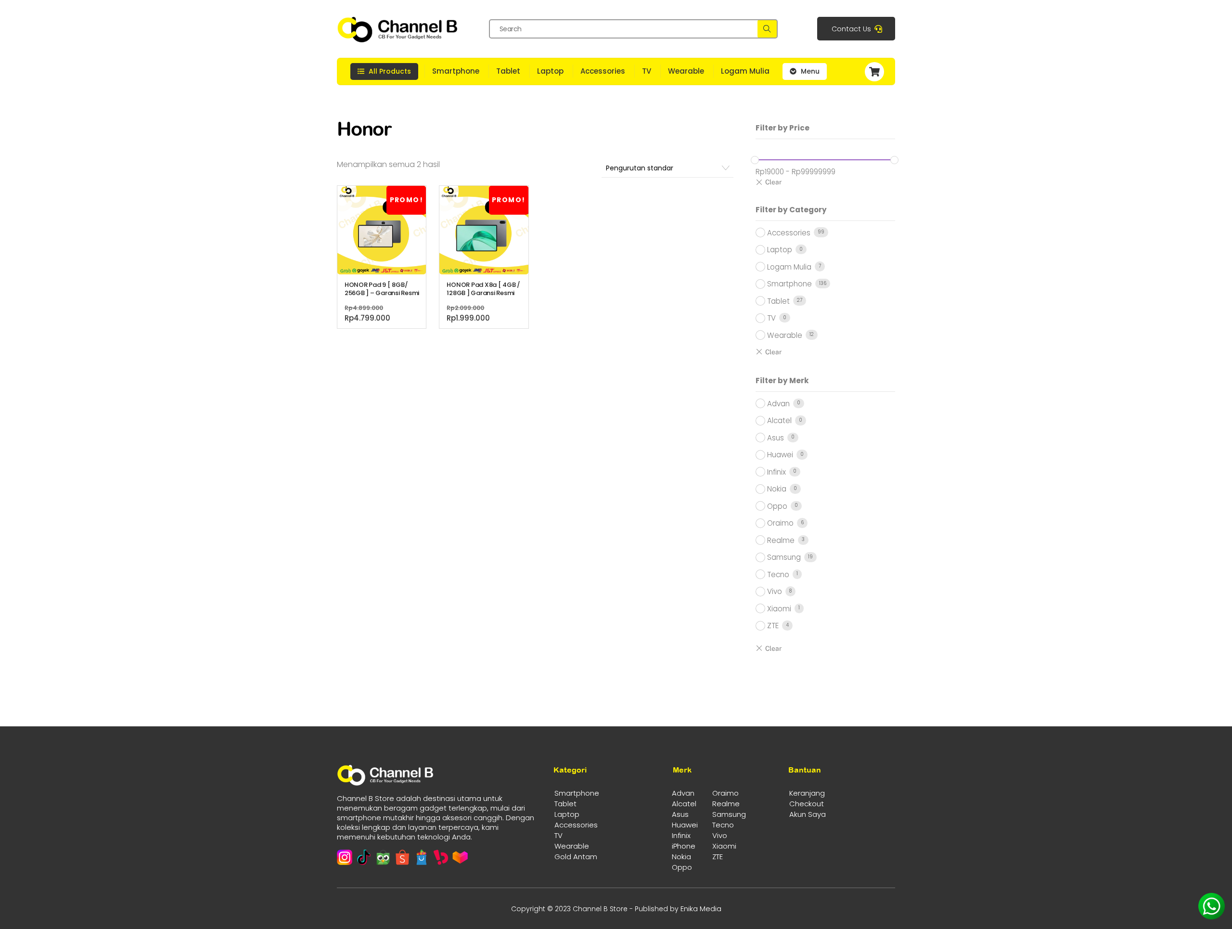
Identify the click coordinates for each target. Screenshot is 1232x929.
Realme (781, 540)
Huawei (780, 455)
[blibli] (421, 857)
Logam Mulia (745, 71)
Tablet (508, 71)
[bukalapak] (441, 857)
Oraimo (780, 523)
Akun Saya (807, 814)
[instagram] (344, 857)
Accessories (602, 71)
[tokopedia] (383, 857)
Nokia (776, 489)
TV (646, 71)
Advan (778, 404)
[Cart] (878, 71)
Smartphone (455, 71)
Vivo (774, 591)
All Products (389, 71)
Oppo (777, 506)
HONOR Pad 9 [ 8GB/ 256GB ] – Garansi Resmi (382, 289)
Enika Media (700, 908)
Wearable (686, 71)
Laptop (550, 71)
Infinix (776, 472)
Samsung (784, 557)
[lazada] (460, 857)
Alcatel (779, 420)
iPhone (683, 846)
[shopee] (402, 857)
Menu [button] (809, 71)
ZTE (773, 625)
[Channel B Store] (397, 38)
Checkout (806, 804)
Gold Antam (575, 857)
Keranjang (807, 793)
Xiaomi (779, 609)
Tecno (778, 574)
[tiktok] (364, 857)
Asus (775, 438)
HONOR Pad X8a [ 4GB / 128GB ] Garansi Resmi (483, 289)
